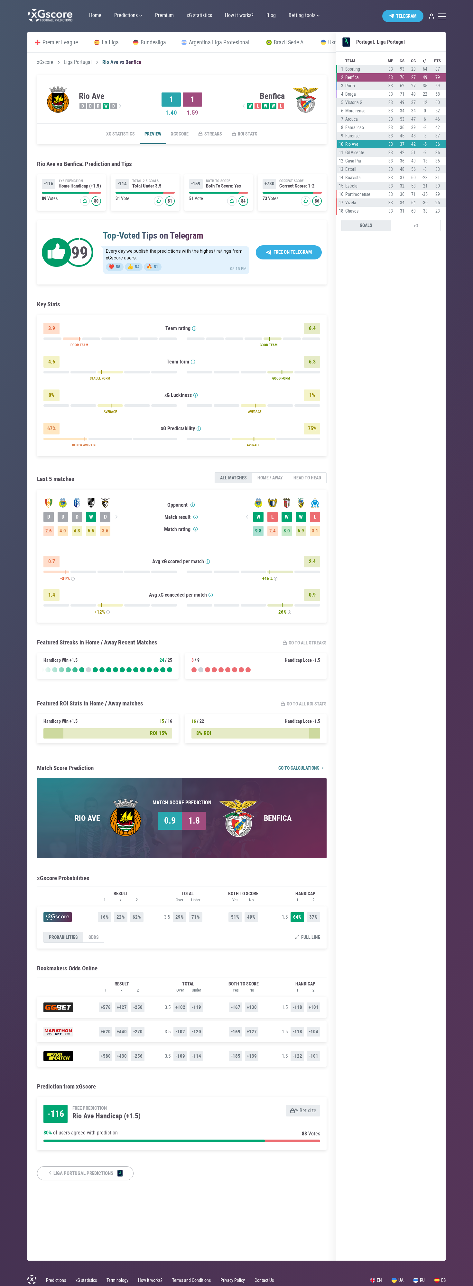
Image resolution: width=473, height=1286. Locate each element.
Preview (152, 133)
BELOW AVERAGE (84, 445)
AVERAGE (110, 412)
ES (443, 1280)
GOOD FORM (281, 378)
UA (400, 1280)
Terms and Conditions (191, 1280)
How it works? (150, 1280)
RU (422, 1280)
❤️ (114, 267)
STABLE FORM (100, 378)
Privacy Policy (232, 1280)
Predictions (56, 1280)
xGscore (45, 62)
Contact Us (264, 1280)
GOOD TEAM (268, 345)
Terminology (117, 1280)
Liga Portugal (78, 62)
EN (379, 1280)
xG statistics (120, 133)
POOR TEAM (79, 345)
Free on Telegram (293, 252)
